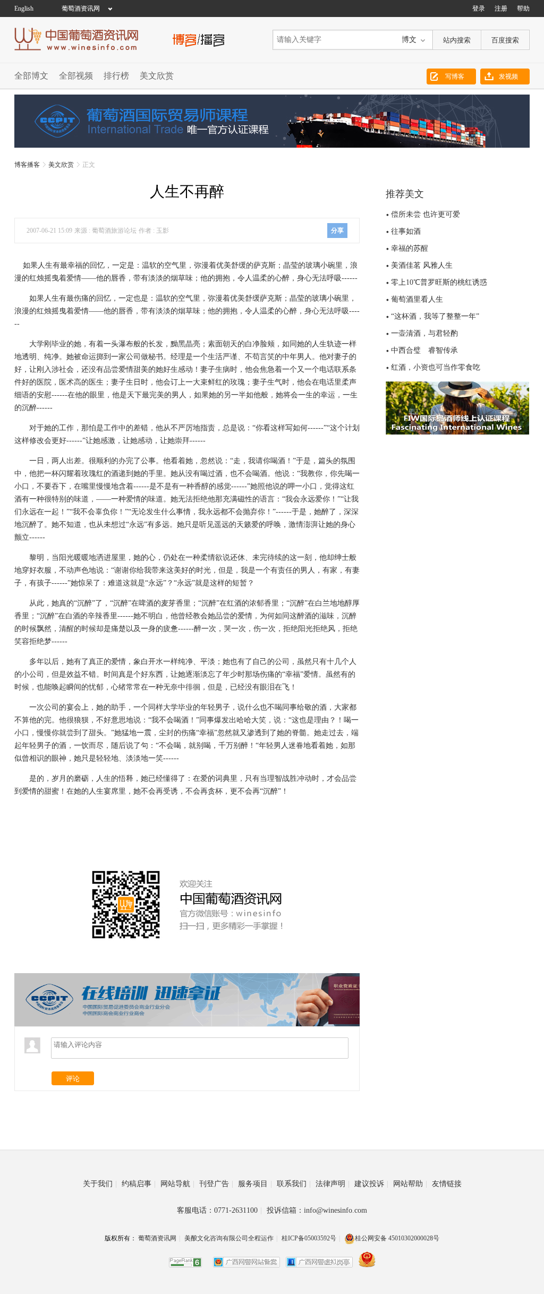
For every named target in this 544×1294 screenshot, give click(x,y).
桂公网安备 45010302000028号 (397, 1238)
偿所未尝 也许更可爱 (425, 214)
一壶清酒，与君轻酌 (424, 333)
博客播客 (27, 164)
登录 (478, 8)
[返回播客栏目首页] (199, 39)
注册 (501, 8)
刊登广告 (216, 1184)
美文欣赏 (157, 75)
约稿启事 (139, 1184)
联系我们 (294, 1184)
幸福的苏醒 (409, 248)
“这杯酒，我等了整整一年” (435, 316)
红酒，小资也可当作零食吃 (435, 367)
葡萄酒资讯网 (81, 8)
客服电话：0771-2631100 (219, 1210)
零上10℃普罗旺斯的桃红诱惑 (439, 282)
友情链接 (447, 1184)
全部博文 (31, 75)
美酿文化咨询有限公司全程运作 (229, 1238)
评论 (73, 1079)
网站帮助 (410, 1184)
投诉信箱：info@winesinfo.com (317, 1210)
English (23, 8)
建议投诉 (371, 1184)
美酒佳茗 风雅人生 (422, 265)
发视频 (508, 76)
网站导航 (177, 1184)
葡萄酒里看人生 (417, 299)
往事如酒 (406, 231)
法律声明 (333, 1184)
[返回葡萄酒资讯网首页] (81, 39)
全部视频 (76, 75)
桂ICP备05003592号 (309, 1238)
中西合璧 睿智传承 (424, 350)
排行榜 (116, 75)
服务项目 (255, 1184)
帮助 (523, 8)
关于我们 (100, 1184)
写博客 (454, 76)
